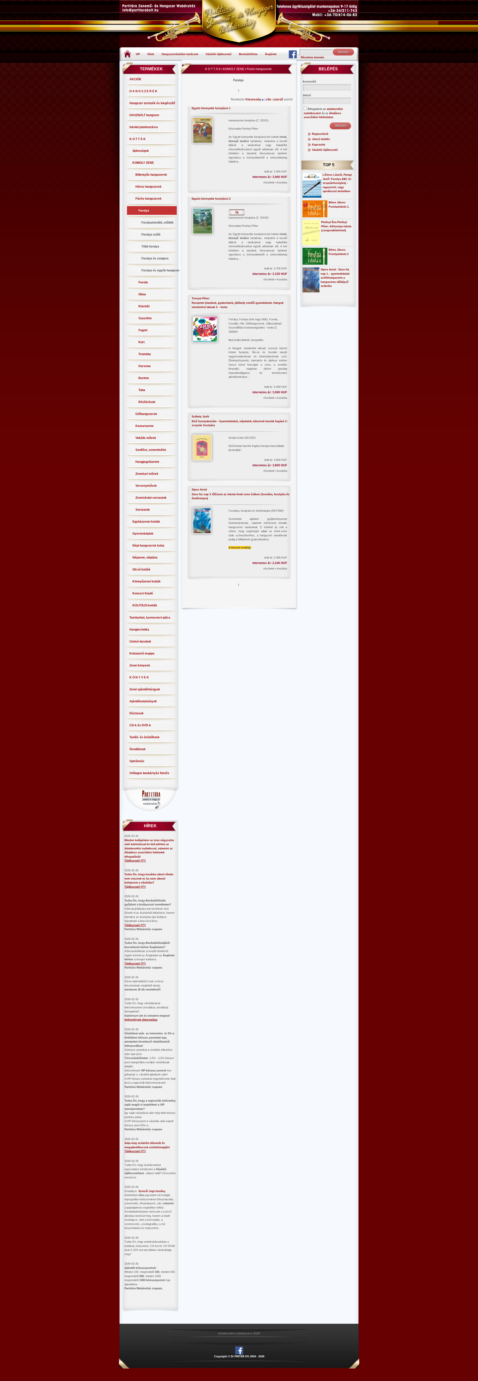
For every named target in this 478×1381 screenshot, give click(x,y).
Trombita (144, 354)
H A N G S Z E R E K (143, 91)
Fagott (142, 330)
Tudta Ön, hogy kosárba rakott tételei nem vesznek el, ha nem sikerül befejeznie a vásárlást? (148, 878)
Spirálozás (136, 761)
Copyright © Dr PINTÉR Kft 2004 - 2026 (239, 1356)
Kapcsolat (318, 144)
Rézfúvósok (146, 402)
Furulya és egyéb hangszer (160, 270)
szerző (278, 99)
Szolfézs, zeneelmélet (150, 450)
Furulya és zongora (155, 258)
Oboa (142, 294)
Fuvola (143, 282)
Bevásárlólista (248, 54)
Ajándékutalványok (143, 701)
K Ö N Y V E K (139, 677)
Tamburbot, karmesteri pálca (149, 617)
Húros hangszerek (148, 186)
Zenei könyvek (139, 665)
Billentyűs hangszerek (151, 174)
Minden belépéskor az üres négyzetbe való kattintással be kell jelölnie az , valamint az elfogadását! (149, 848)
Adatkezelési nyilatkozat (234, 1333)
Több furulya (150, 246)
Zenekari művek (146, 474)
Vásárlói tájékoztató (219, 54)
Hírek (150, 54)
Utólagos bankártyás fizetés (149, 773)
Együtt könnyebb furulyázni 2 (211, 198)
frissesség (253, 99)
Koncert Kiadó (142, 593)
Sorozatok (142, 509)
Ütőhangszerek (146, 414)
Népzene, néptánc (145, 557)
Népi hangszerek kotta (148, 545)
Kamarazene (144, 426)
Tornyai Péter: (201, 298)
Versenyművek (146, 485)
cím (269, 99)
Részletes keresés (312, 57)
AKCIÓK (135, 79)
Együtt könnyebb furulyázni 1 (211, 108)
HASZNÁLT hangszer (144, 115)
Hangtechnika (139, 629)
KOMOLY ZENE (143, 162)
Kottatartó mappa (141, 653)
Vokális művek (145, 438)
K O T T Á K (137, 139)
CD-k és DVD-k (140, 725)
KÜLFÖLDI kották (144, 605)
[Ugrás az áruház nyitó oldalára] (127, 53)
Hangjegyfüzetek (147, 462)
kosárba (282, 182)
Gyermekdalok (142, 533)
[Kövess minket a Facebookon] (293, 54)
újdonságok (140, 151)
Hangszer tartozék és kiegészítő (152, 103)
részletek (269, 182)
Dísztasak (136, 713)
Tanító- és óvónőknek (144, 737)
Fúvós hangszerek (148, 198)
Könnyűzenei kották (146, 581)
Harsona (144, 366)
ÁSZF (256, 1333)
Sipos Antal (199, 489)
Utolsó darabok (140, 641)
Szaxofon (145, 318)
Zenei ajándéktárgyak (144, 689)
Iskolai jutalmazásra (143, 127)
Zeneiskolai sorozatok (151, 497)
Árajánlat (271, 54)
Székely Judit (200, 416)
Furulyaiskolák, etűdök (157, 222)
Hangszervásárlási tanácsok (180, 54)
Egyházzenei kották (146, 521)
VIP (138, 54)
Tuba (141, 390)
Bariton (143, 378)
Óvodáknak (137, 749)
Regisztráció (320, 133)
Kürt (141, 342)
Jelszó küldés (321, 139)
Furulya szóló (150, 234)
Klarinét (144, 306)
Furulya (143, 210)
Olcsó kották (141, 569)
